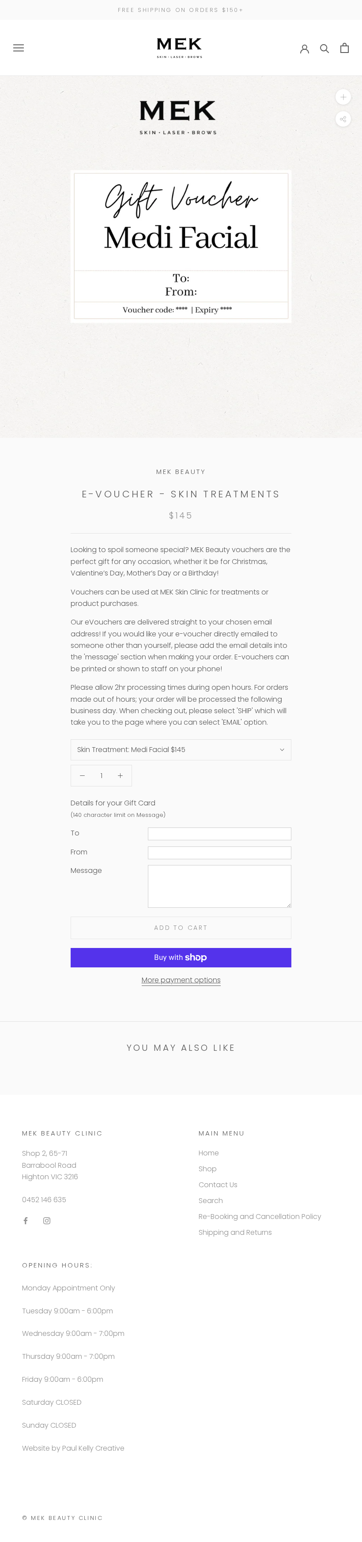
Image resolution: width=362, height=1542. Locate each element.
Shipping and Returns (235, 1232)
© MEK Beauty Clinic (62, 1518)
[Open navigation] (18, 48)
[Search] (324, 48)
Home (209, 1153)
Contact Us (218, 1185)
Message (86, 870)
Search (211, 1201)
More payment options (181, 980)
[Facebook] (25, 1220)
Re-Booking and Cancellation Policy (260, 1216)
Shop (208, 1169)
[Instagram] (46, 1220)
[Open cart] (344, 48)
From (79, 852)
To (75, 833)
